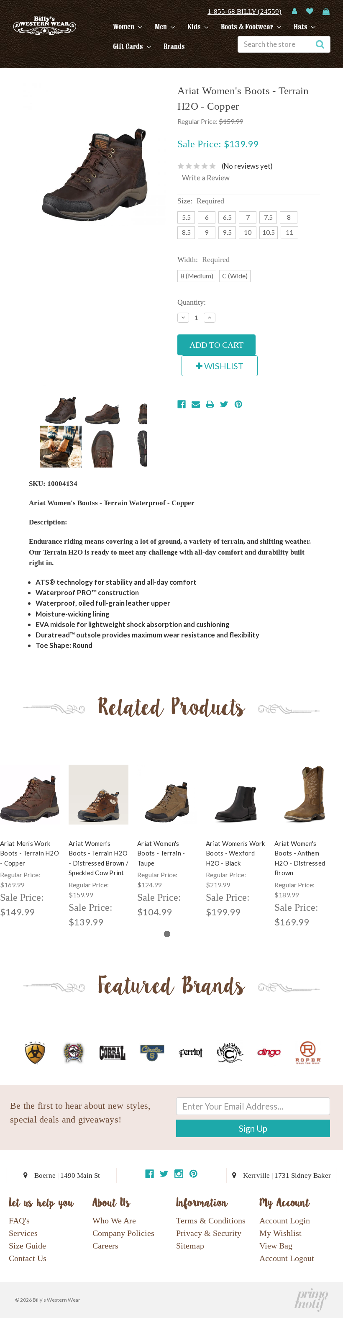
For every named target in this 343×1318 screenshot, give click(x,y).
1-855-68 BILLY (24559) (244, 11)
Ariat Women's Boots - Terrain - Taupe (161, 853)
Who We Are (114, 1220)
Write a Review (206, 177)
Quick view (30, 787)
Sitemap (190, 1245)
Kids (194, 26)
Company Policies (123, 1233)
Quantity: (191, 302)
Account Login (284, 1220)
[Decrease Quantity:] (183, 318)
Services (23, 1233)
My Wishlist (280, 1233)
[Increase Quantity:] (209, 318)
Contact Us (27, 1258)
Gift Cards (129, 46)
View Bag (275, 1245)
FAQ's (19, 1220)
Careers (105, 1245)
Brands (174, 46)
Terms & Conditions (211, 1220)
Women (124, 26)
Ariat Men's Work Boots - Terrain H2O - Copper (29, 853)
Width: (203, 259)
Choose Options (30, 802)
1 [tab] (167, 934)
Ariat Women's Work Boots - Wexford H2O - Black (235, 853)
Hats (301, 26)
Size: (200, 201)
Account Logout (286, 1258)
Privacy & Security (208, 1233)
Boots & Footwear (248, 26)
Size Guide (27, 1245)
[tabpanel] (98, 841)
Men (162, 26)
